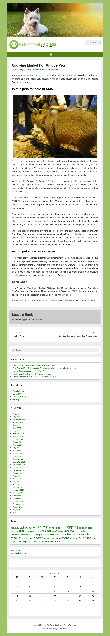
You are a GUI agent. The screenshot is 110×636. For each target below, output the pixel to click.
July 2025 (16, 425)
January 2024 (18, 436)
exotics (31, 531)
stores (72, 538)
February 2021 (18, 490)
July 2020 (16, 509)
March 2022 (17, 453)
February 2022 (18, 456)
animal (42, 527)
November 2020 (19, 498)
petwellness (44, 534)
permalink (16, 303)
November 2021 (19, 464)
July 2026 (16, 414)
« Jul (12, 613)
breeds (64, 527)
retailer (24, 538)
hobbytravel (15, 550)
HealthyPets (54, 531)
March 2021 (17, 487)
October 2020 (18, 501)
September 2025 (19, 419)
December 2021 (19, 462)
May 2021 (16, 481)
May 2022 (16, 447)
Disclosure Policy (19, 396)
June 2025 (17, 428)
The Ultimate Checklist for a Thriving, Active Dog (32, 374)
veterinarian (34, 541)
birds (58, 527)
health (45, 531)
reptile (85, 534)
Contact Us (17, 393)
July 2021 (16, 476)
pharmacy (54, 534)
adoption (31, 527)
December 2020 (19, 495)
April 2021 (17, 484)
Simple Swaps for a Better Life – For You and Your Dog (34, 376)
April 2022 (17, 450)
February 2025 (18, 433)
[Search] (87, 42)
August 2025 (18, 422)
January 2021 (18, 492)
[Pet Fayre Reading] (55, 36)
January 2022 (18, 459)
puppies (76, 534)
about (13, 527)
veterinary (48, 541)
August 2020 (18, 507)
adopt (20, 527)
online (83, 531)
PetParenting (29, 534)
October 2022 (18, 439)
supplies (85, 537)
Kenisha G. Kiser (38, 69)
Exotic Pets (36, 300)
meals (77, 531)
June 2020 (17, 512)
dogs (90, 527)
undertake (16, 541)
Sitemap (16, 399)
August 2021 (18, 473)
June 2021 (17, 478)
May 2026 (16, 416)
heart (62, 531)
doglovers (83, 527)
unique (67, 300)
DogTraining (15, 531)
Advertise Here (18, 391)
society (51, 538)
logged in (25, 319)
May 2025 (16, 430)
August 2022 (18, 442)
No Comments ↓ (53, 69)
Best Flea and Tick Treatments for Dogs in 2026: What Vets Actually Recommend (44, 368)
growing (54, 300)
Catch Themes (63, 628)
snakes (45, 538)
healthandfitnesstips (18, 553)
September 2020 (19, 504)
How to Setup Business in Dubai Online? (28, 371)
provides (65, 534)
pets (37, 534)
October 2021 (18, 467)
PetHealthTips (17, 534)
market (60, 300)
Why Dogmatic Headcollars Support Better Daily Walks (34, 365)
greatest (37, 531)
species (58, 538)
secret (38, 537)
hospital (69, 531)
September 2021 (19, 470)
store (65, 537)
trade (94, 538)
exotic (23, 530)
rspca (31, 538)
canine (73, 527)
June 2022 (17, 444)
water (57, 541)
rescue (15, 537)
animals (52, 527)
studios (76, 538)
